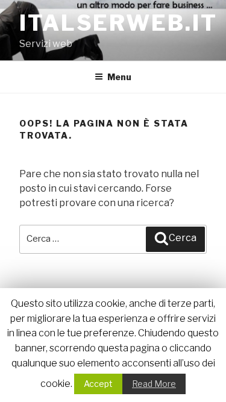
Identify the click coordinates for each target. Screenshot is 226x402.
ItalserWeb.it (118, 23)
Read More (154, 383)
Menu (119, 77)
